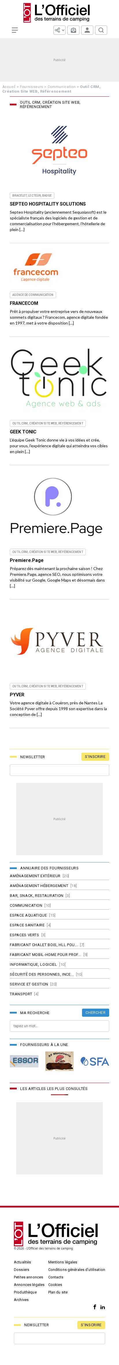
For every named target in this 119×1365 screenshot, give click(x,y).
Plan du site (58, 1292)
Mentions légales (62, 1262)
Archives (21, 1300)
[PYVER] (59, 641)
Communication (62, 87)
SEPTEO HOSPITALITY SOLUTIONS (48, 204)
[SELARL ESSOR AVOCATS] (24, 1061)
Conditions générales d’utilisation (76, 1269)
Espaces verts (24, 935)
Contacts (56, 1277)
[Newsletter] (73, 30)
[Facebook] (93, 1307)
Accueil (9, 87)
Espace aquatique (28, 915)
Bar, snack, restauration (37, 895)
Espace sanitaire (27, 925)
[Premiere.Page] (59, 507)
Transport (21, 994)
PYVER (17, 694)
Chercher (95, 1012)
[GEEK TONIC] (59, 378)
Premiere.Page (27, 560)
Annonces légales (29, 1284)
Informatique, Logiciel (33, 964)
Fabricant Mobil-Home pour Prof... (45, 954)
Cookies (55, 1284)
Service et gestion (29, 984)
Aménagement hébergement (39, 886)
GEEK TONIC (23, 432)
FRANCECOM (24, 303)
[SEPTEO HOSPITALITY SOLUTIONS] (59, 150)
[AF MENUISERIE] (59, 1061)
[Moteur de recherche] (101, 30)
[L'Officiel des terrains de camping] (59, 13)
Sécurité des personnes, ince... (42, 974)
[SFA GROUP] (95, 1061)
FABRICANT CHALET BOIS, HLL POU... (44, 945)
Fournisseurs (31, 87)
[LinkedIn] (101, 1307)
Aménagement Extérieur (35, 876)
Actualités (22, 1262)
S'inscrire (95, 756)
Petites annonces (28, 1277)
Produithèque (25, 1292)
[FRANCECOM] (36, 267)
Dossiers (21, 1269)
